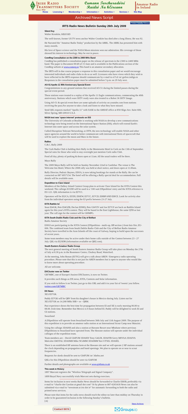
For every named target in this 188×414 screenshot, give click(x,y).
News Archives (138, 404)
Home (45, 12)
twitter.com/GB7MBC (55, 286)
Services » (124, 12)
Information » (93, 12)
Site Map (138, 12)
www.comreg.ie (71, 67)
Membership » (75, 12)
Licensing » (58, 12)
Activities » (109, 12)
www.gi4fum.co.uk (101, 364)
